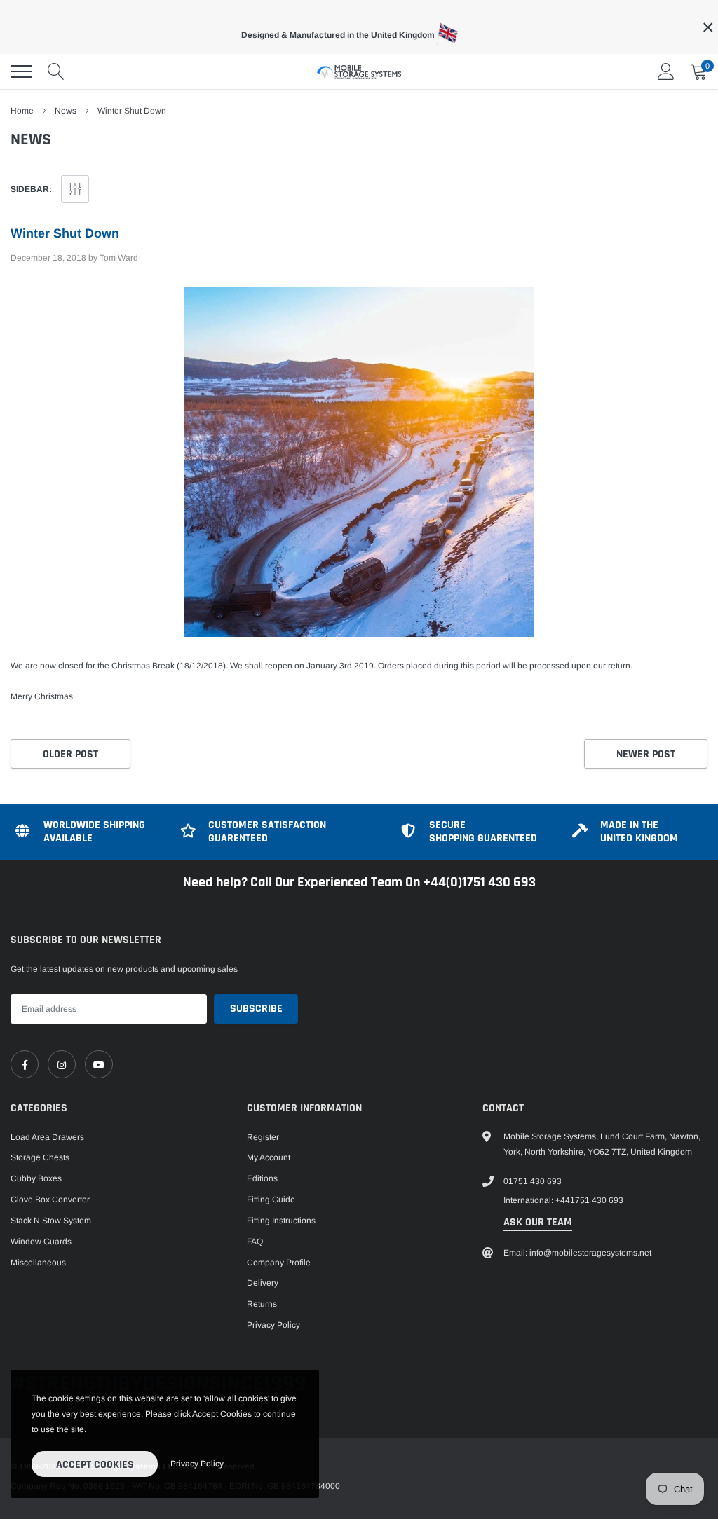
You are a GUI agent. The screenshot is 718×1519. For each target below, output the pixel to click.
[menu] (21, 71)
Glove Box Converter (50, 1199)
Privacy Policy (273, 1325)
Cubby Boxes (36, 1178)
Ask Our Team (537, 1222)
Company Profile (279, 1262)
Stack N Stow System (51, 1220)
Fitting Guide (271, 1199)
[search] (56, 71)
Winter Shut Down (65, 233)
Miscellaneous (38, 1262)
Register (263, 1137)
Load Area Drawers (47, 1137)
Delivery (262, 1283)
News (65, 111)
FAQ (255, 1241)
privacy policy (197, 1464)
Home (22, 111)
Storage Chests (40, 1157)
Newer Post (645, 754)
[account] (666, 71)
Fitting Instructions (281, 1220)
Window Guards (41, 1241)
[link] (25, 1064)
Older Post (70, 754)
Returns (262, 1304)
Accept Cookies (95, 1464)
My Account (268, 1157)
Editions (262, 1178)
